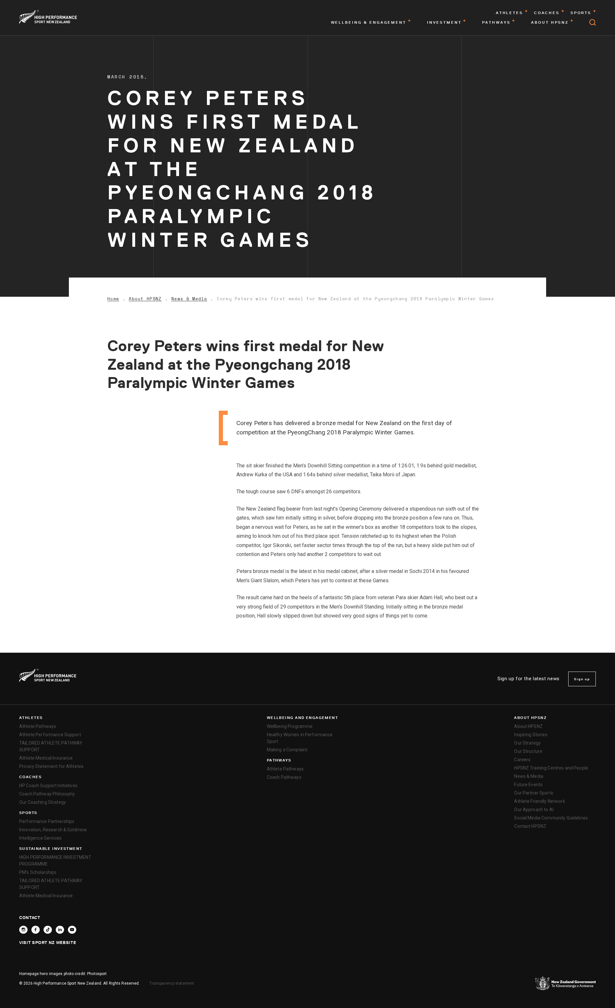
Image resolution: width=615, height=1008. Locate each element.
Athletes (31, 717)
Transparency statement (172, 983)
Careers (522, 759)
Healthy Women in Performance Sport (300, 738)
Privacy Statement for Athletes (51, 766)
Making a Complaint (287, 749)
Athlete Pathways (37, 726)
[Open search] (592, 22)
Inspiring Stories (530, 734)
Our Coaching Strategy (42, 802)
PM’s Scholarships (37, 872)
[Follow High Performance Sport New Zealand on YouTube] (72, 930)
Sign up (582, 678)
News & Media (189, 299)
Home (113, 299)
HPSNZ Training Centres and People (551, 767)
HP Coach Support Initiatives (48, 785)
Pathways (279, 760)
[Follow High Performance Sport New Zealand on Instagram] (23, 930)
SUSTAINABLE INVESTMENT (50, 848)
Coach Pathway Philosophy (47, 793)
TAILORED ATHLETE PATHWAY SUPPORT (50, 746)
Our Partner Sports (533, 792)
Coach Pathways (284, 777)
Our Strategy (527, 743)
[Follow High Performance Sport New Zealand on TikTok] (48, 930)
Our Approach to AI (534, 809)
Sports (28, 812)
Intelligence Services (40, 838)
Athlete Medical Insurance (46, 758)
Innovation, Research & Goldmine (53, 829)
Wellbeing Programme (290, 726)
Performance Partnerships (46, 821)
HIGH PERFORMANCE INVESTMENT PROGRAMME (55, 861)
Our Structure (528, 751)
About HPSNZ (145, 299)
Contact (29, 917)
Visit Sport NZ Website (47, 942)
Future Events (528, 784)
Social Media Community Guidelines (551, 817)
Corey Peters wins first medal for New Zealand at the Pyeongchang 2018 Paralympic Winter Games (355, 299)
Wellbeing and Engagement (302, 717)
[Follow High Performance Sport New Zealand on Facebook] (35, 930)
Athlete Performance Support (50, 734)
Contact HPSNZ (530, 826)
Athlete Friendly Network (539, 801)
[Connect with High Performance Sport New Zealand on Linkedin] (60, 930)
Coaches (30, 777)
